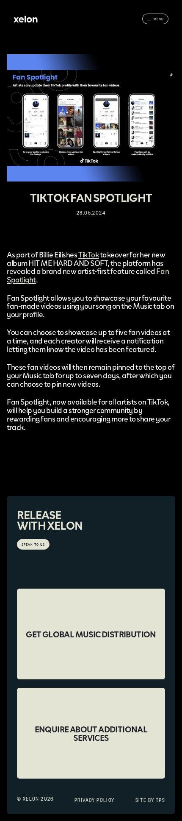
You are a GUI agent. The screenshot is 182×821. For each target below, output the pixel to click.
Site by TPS (150, 799)
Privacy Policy (94, 799)
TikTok (88, 254)
